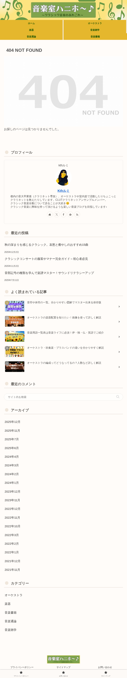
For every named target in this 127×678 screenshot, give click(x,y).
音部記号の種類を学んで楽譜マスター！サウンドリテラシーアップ (49, 273)
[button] (118, 397)
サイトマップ (63, 667)
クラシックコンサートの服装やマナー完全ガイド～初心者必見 (46, 258)
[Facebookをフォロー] (63, 214)
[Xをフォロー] (57, 214)
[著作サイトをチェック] (50, 214)
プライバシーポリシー (22, 667)
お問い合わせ (105, 667)
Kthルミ (64, 191)
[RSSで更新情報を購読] (77, 214)
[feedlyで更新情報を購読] (70, 214)
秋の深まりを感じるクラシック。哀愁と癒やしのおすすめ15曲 (46, 244)
